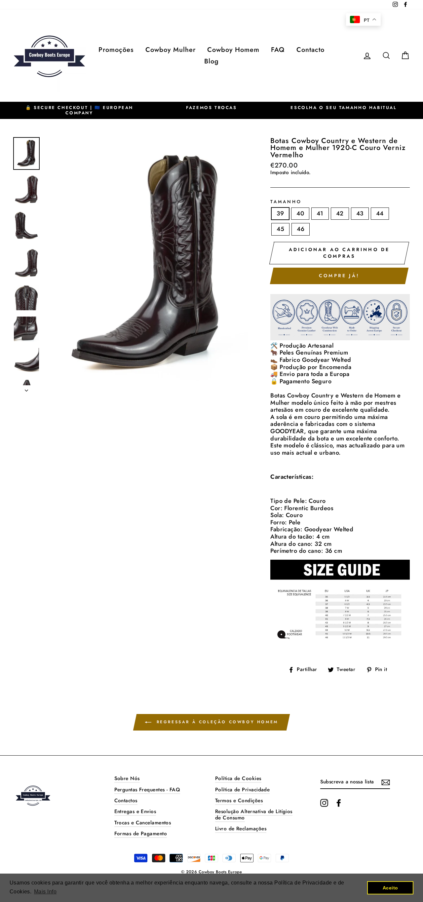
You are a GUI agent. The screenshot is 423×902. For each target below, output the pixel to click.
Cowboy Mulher (170, 50)
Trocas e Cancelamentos (142, 822)
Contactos (125, 800)
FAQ (278, 50)
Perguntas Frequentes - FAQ (147, 789)
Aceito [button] (390, 887)
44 (380, 213)
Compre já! (339, 275)
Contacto (310, 50)
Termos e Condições (239, 800)
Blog (211, 61)
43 (360, 213)
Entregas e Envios (135, 811)
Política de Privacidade (242, 789)
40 (300, 213)
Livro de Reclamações (240, 828)
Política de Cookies (238, 778)
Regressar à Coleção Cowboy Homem (216, 722)
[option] (79, 110)
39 (280, 213)
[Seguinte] (26, 388)
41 (320, 213)
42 (340, 213)
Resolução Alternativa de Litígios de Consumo (253, 814)
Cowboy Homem (233, 50)
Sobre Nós (127, 778)
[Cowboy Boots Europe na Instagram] (324, 803)
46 (300, 229)
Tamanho (286, 202)
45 (280, 229)
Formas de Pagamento (140, 833)
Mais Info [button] (45, 891)
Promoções (116, 50)
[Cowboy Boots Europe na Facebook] (339, 803)
